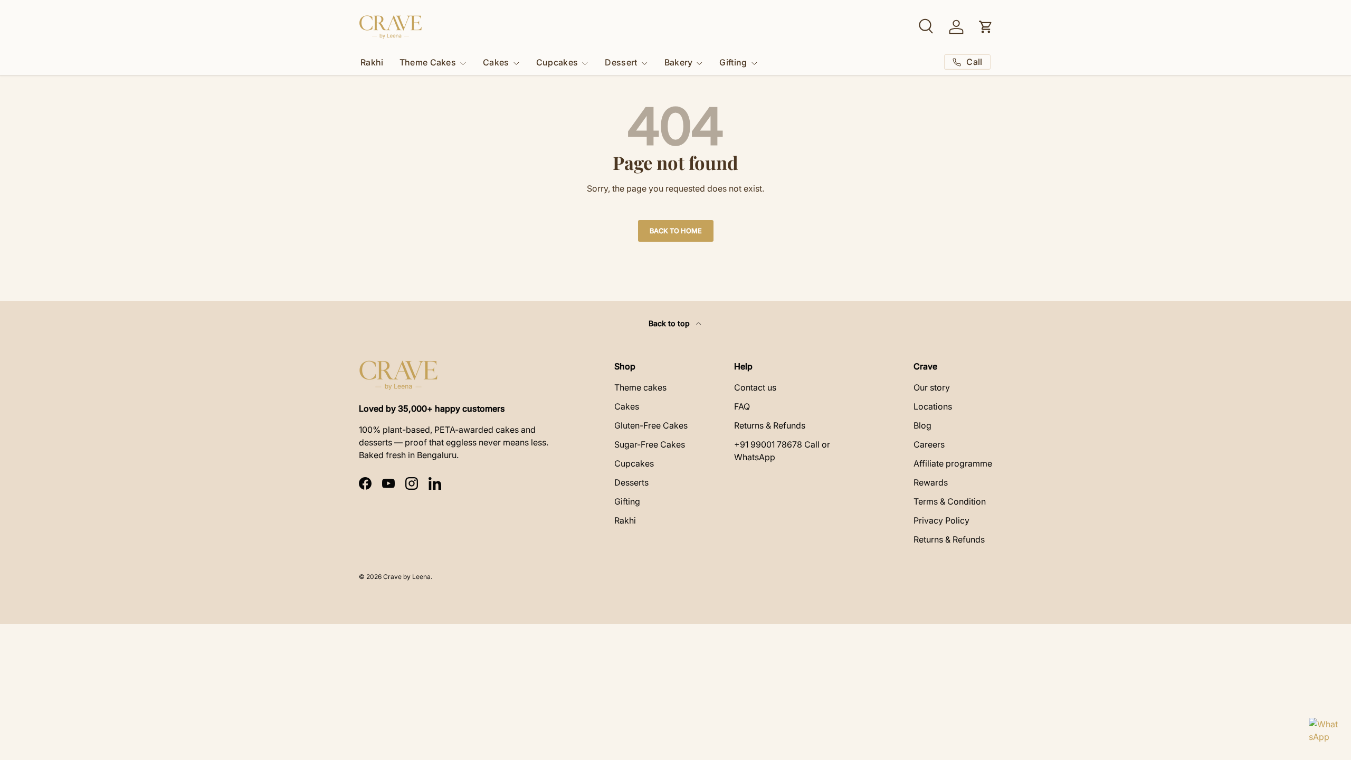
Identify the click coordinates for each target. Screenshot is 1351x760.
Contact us (755, 387)
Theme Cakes (427, 62)
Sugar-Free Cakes (649, 444)
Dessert (621, 62)
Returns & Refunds (769, 425)
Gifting (733, 62)
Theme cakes (640, 387)
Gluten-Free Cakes (651, 425)
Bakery (678, 62)
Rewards (931, 482)
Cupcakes (557, 62)
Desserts (631, 482)
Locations (933, 406)
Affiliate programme (953, 463)
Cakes (496, 62)
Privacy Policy (941, 520)
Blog (922, 425)
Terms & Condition (950, 501)
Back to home (676, 231)
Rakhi (372, 62)
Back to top (670, 323)
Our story (932, 387)
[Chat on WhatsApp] (1323, 732)
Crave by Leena (407, 577)
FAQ (742, 406)
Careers (929, 444)
